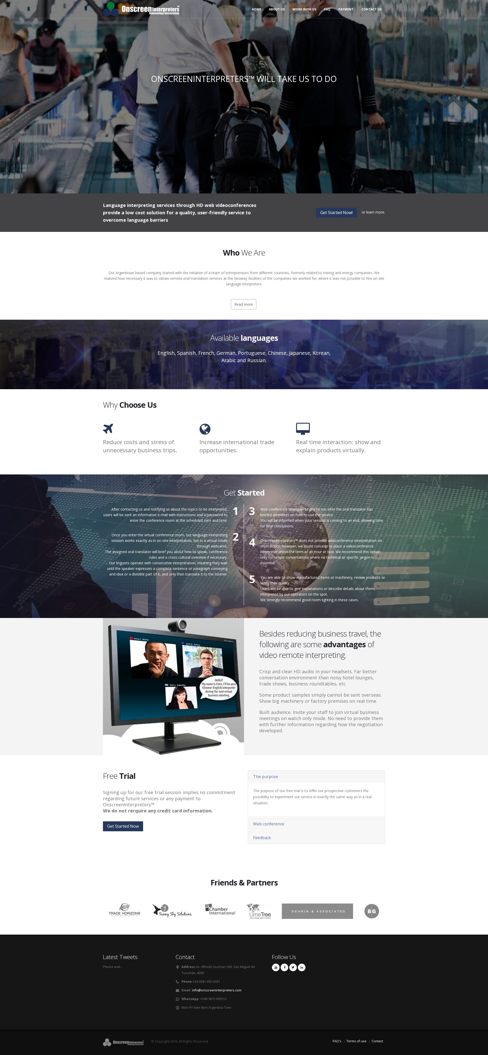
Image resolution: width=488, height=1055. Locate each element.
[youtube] (276, 967)
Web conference (268, 824)
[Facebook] (284, 967)
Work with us (304, 9)
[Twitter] (293, 967)
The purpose (265, 776)
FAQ (327, 9)
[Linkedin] (302, 967)
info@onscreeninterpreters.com (216, 990)
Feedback (262, 837)
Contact (377, 1041)
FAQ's (337, 1041)
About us (277, 9)
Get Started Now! (336, 212)
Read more (243, 304)
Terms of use (356, 1041)
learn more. (375, 212)
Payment (346, 9)
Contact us (371, 9)
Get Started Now (244, 118)
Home (256, 9)
